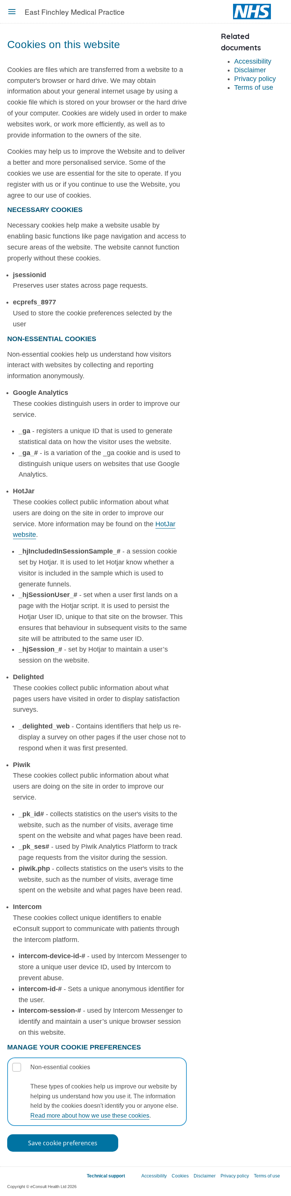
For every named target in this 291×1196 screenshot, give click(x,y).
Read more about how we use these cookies (89, 1115)
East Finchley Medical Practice (75, 12)
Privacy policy (255, 79)
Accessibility (252, 61)
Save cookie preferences (62, 1143)
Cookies (180, 1176)
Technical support (106, 1176)
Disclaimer (250, 70)
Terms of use (253, 87)
